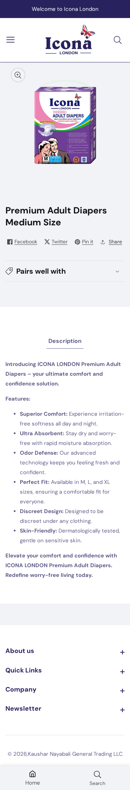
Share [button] (115, 241)
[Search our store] (119, 40)
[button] (65, 271)
